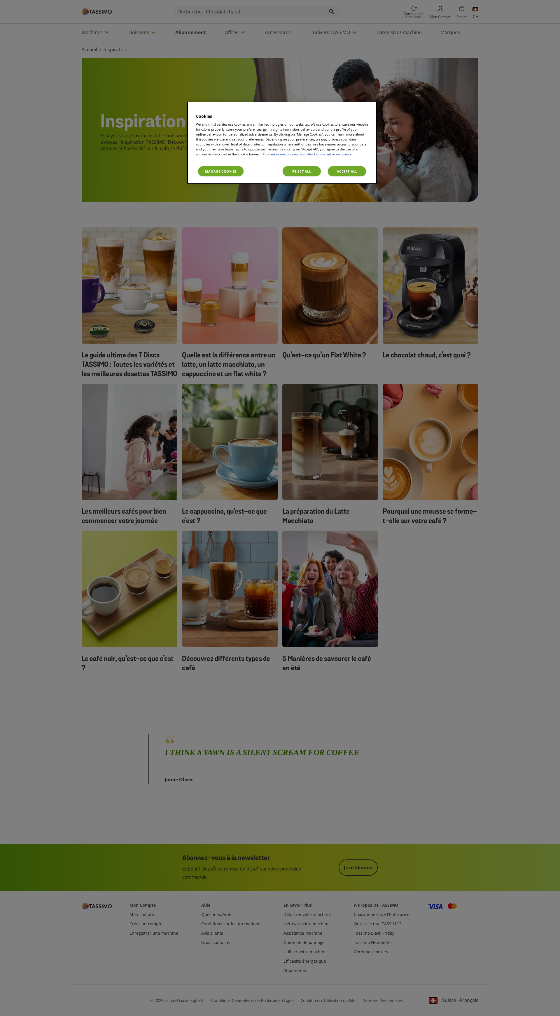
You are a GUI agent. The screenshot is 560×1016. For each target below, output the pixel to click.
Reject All (301, 171)
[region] (282, 143)
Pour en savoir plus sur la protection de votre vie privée (307, 154)
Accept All (347, 171)
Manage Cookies (221, 171)
